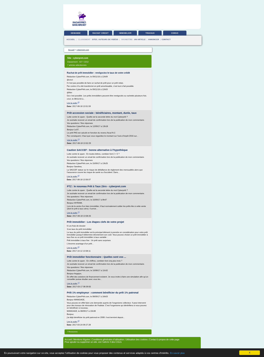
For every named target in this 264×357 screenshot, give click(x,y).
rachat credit (101, 33)
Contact (166, 39)
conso (174, 33)
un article (140, 39)
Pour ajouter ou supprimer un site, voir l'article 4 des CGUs (93, 342)
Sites (94, 39)
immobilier (125, 33)
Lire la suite (72, 103)
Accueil (71, 39)
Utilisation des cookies (137, 339)
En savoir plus (177, 353)
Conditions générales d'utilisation (108, 339)
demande (76, 33)
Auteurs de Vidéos (108, 39)
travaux (150, 33)
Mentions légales (81, 339)
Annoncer (153, 39)
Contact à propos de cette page (164, 339)
